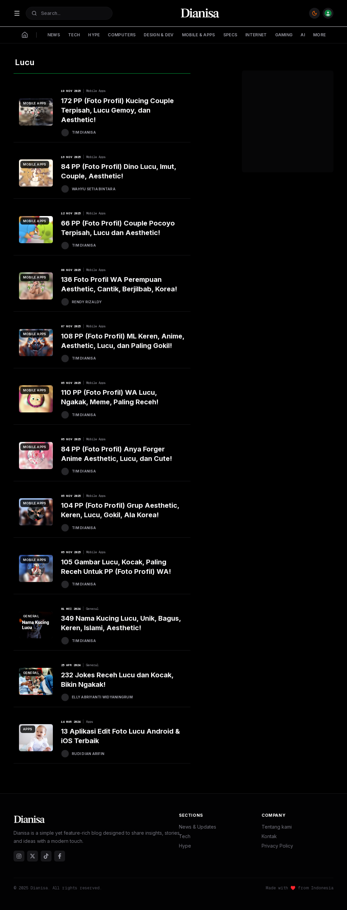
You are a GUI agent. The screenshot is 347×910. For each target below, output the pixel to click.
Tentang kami (277, 827)
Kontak (269, 836)
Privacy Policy (277, 846)
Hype (185, 846)
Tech (184, 836)
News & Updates (197, 827)
